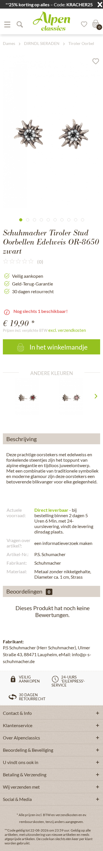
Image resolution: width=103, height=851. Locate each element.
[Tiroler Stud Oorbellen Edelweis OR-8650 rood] (29, 396)
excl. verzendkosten (67, 330)
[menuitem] (7, 24)
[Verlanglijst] (82, 24)
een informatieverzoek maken (63, 543)
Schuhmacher (47, 563)
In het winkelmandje (58, 347)
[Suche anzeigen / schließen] (19, 24)
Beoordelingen (24, 591)
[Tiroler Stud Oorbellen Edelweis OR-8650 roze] (73, 396)
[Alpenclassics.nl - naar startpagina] (51, 21)
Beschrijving (21, 438)
